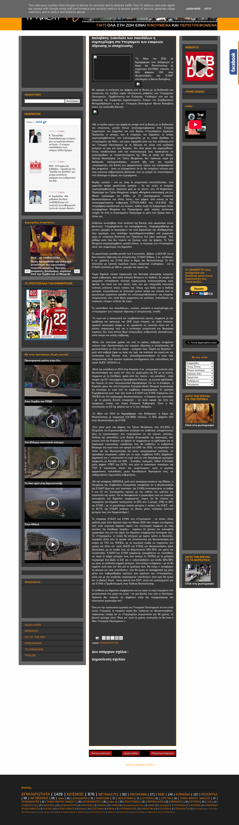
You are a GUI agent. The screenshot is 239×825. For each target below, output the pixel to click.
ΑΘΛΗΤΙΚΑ (49, 805)
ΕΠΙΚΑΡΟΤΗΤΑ (69, 805)
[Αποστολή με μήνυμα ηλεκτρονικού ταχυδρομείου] (104, 638)
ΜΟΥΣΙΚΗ (88, 805)
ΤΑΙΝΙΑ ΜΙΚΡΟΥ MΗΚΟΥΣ (195, 798)
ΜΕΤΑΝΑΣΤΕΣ (109, 794)
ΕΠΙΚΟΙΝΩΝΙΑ (33, 643)
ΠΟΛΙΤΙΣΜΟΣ (133, 801)
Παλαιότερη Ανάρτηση (163, 753)
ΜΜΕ (162, 794)
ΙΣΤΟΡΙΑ (195, 801)
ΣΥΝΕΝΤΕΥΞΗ (29, 805)
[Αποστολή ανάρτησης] (97, 637)
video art (113, 801)
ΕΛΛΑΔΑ (138, 812)
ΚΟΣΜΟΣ (76, 794)
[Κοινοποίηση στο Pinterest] (121, 638)
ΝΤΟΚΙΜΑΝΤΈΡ (30, 801)
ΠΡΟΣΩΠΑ (199, 809)
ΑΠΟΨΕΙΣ (195, 805)
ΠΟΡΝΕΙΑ (180, 805)
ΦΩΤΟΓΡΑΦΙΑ (126, 798)
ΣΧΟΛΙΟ (48, 808)
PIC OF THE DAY (35, 637)
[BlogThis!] (108, 638)
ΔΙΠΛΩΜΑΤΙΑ (80, 798)
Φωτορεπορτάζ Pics (134, 805)
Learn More (193, 8)
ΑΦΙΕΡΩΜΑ (103, 798)
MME (152, 805)
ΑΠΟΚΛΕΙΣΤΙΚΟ (97, 812)
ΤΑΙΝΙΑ (115, 805)
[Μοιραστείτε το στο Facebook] (117, 638)
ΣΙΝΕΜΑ (102, 805)
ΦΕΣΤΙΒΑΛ (26, 812)
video (61, 798)
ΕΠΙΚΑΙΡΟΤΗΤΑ (109, 643)
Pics (37, 812)
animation (165, 805)
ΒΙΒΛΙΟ (112, 812)
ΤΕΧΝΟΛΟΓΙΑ (182, 808)
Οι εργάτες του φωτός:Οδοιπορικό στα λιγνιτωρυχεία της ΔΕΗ (46, 251)
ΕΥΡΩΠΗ (148, 798)
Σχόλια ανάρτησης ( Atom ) (140, 764)
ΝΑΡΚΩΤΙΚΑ (148, 808)
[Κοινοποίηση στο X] (112, 638)
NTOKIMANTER (128, 808)
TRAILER (30, 655)
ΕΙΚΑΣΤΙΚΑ (125, 812)
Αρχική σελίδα (131, 753)
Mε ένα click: (200, 357)
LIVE (209, 801)
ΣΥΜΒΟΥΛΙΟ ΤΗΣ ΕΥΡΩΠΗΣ (158, 812)
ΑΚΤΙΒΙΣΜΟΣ (39, 798)
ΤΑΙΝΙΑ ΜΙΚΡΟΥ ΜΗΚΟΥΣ (62, 801)
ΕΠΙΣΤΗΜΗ (97, 808)
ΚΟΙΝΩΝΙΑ (183, 794)
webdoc (47, 812)
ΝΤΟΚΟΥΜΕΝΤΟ (67, 808)
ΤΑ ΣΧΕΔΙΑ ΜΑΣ (34, 649)
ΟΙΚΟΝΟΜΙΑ (139, 794)
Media (111, 808)
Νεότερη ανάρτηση (100, 753)
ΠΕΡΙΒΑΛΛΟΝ (155, 801)
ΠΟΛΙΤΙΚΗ (164, 808)
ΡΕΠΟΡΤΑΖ (209, 794)
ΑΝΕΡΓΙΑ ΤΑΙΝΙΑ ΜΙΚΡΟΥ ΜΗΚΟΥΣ (70, 812)
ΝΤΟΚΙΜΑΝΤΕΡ (92, 801)
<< (27, 271)
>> (76, 271)
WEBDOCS (31, 630)
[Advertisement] (53, 60)
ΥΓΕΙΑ (211, 809)
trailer (83, 808)
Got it (207, 8)
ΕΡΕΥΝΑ (166, 798)
